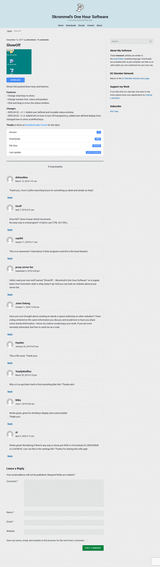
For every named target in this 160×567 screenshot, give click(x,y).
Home (61, 25)
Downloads (71, 25)
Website (10, 531)
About (99, 25)
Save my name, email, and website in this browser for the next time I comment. (45, 540)
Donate (81, 25)
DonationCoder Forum (36, 125)
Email (10, 521)
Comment (12, 481)
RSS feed (114, 111)
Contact (90, 25)
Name (10, 512)
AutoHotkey (118, 59)
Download (15, 80)
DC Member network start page (135, 78)
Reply (10, 197)
